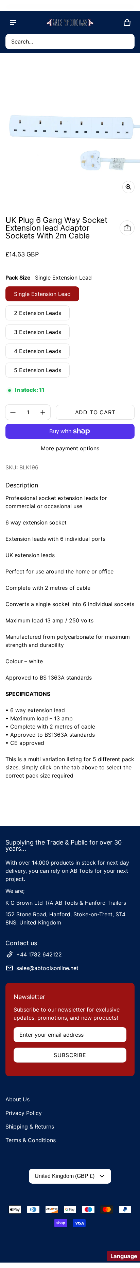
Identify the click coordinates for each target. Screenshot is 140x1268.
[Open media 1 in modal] (70, 129)
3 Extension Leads (37, 332)
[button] (70, 41)
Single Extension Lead (42, 293)
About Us (17, 1099)
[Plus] (42, 412)
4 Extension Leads (37, 351)
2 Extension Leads (37, 313)
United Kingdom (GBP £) (64, 1176)
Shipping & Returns (29, 1126)
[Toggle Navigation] (12, 22)
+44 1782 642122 (39, 954)
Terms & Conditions (30, 1140)
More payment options (70, 448)
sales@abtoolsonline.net (47, 968)
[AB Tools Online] (70, 22)
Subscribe (70, 1055)
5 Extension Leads (37, 370)
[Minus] (12, 412)
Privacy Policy (23, 1113)
